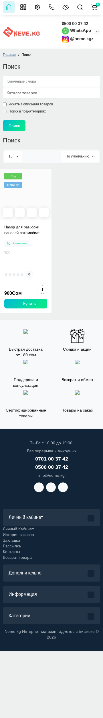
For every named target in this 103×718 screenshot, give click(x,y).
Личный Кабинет (18, 529)
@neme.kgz (81, 38)
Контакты (11, 551)
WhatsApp (80, 30)
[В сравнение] (32, 212)
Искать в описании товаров (31, 104)
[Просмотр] (8, 212)
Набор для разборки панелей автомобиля (22, 230)
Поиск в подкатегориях (27, 111)
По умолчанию (78, 156)
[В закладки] (44, 212)
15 (11, 156)
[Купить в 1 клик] (20, 212)
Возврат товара (17, 557)
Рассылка (12, 546)
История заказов (18, 534)
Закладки (11, 540)
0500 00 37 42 (75, 23)
